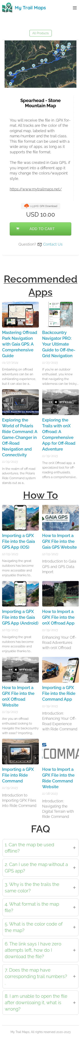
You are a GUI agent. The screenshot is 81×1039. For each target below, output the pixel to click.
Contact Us (53, 244)
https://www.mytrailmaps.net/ (36, 189)
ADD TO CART (42, 229)
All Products (40, 33)
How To (40, 495)
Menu (75, 8)
